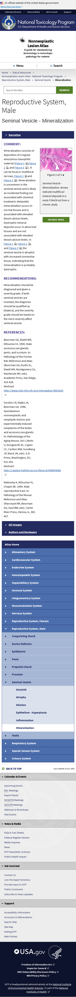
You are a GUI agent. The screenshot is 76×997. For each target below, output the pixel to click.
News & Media (33, 12)
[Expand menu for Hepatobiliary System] (5, 582)
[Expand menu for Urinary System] (5, 758)
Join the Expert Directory (17, 879)
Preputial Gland (21, 666)
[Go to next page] (63, 175)
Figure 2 (8, 180)
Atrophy (21, 697)
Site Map (8, 927)
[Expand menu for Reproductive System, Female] (5, 621)
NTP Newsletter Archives (17, 851)
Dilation (21, 705)
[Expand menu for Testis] (5, 735)
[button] (38, 135)
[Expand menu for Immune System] (5, 590)
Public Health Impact (15, 856)
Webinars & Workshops (16, 809)
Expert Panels (11, 795)
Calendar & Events (13, 12)
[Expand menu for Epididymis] (5, 651)
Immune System (22, 590)
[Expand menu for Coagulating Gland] (5, 636)
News (7, 847)
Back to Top (14, 768)
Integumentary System (26, 598)
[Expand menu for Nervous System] (5, 613)
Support (67, 12)
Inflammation (24, 720)
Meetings (11, 790)
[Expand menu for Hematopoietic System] (5, 575)
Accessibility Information (17, 912)
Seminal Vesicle (43, 80)
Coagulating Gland (23, 636)
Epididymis (18, 651)
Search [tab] (58, 66)
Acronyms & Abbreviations (18, 917)
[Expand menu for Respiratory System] (5, 743)
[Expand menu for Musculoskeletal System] (5, 605)
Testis (15, 735)
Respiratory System (24, 743)
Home (5, 72)
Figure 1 (20, 163)
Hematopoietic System (26, 575)
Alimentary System (23, 552)
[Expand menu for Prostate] (5, 674)
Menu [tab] (20, 66)
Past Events (10, 814)
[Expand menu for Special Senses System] (5, 750)
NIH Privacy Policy (36, 975)
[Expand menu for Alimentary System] (5, 552)
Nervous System (22, 613)
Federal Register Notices (17, 837)
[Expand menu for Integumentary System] (5, 598)
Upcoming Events (13, 785)
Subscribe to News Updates (18, 894)
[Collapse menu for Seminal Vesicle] (5, 682)
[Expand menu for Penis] (5, 659)
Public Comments (13, 889)
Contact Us (10, 875)
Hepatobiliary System (25, 582)
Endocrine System (23, 567)
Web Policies (10, 936)
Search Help (10, 922)
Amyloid (21, 689)
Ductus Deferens (22, 644)
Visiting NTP (10, 931)
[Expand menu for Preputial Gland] (5, 666)
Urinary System (21, 758)
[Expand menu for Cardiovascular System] (5, 559)
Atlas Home (12, 544)
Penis (15, 659)
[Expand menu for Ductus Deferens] (5, 643)
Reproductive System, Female (30, 621)
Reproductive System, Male (16, 80)
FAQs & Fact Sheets (14, 832)
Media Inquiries (12, 842)
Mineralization (25, 728)
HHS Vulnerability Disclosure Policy (36, 972)
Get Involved (51, 12)
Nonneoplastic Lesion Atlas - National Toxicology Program (32, 76)
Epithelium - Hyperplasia (31, 712)
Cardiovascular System (26, 560)
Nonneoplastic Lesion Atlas (41, 43)
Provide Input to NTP (15, 884)
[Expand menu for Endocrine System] (5, 567)
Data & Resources (22, 72)
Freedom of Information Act (36, 964)
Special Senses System (26, 751)
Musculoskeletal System (27, 605)
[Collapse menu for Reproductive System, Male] (5, 628)
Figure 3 (19, 167)
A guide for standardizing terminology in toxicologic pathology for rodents (38, 53)
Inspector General (36, 968)
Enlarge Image (56, 219)
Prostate (17, 674)
